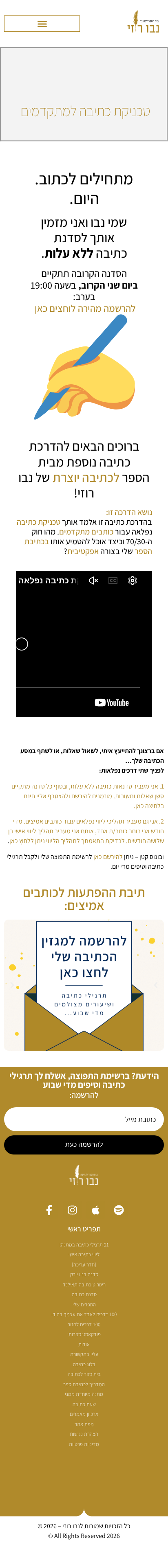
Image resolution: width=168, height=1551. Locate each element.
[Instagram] (72, 1210)
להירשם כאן (108, 856)
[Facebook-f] (49, 1210)
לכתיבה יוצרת (86, 477)
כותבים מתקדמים (86, 531)
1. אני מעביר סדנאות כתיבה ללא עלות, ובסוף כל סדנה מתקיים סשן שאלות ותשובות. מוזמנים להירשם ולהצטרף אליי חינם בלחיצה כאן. (87, 796)
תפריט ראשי (84, 1228)
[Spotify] (119, 1210)
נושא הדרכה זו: (129, 512)
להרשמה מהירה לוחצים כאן (85, 308)
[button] (42, 23)
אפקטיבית (83, 551)
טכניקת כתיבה (38, 522)
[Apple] (95, 1210)
